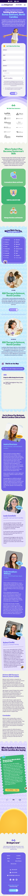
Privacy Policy (12, 85)
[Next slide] (20, 800)
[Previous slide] (7, 800)
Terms (15, 85)
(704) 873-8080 (20, 26)
